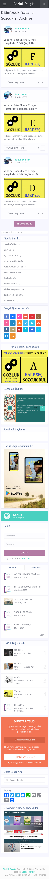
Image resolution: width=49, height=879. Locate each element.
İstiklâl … (18, 649)
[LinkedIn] (13, 323)
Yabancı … (19, 691)
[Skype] (38, 329)
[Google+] (25, 316)
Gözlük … (18, 663)
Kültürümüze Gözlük (13, 266)
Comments (36, 567)
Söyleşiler (8, 278)
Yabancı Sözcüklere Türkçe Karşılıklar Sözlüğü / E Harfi (21, 107)
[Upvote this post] (42, 82)
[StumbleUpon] (38, 323)
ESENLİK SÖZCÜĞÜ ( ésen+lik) (28, 586)
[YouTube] (19, 329)
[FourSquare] (25, 329)
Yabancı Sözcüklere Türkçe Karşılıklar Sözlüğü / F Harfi (21, 41)
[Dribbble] (6, 323)
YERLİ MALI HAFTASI (23, 599)
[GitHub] (13, 329)
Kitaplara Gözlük (12, 261)
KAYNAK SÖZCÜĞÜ (22, 624)
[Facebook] (6, 316)
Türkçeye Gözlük (12, 295)
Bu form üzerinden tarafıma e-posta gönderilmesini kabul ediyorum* (23, 748)
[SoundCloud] (19, 323)
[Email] (6, 336)
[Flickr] (19, 316)
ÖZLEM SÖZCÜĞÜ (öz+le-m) (27, 574)
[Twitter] (25, 323)
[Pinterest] (32, 316)
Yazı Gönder (40, 875)
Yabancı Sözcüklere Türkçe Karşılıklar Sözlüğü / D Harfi (21, 172)
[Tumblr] (6, 329)
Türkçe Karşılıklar (15, 82)
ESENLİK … (19, 704)
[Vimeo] (32, 323)
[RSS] (13, 336)
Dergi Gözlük (10, 244)
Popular (13, 567)
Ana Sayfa (9, 875)
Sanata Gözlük (11, 272)
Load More (26, 223)
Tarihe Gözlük (10, 283)
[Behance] (13, 316)
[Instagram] (38, 316)
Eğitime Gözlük (11, 255)
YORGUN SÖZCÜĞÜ (23, 612)
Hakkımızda (24, 875)
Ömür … (18, 677)
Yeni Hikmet (9, 300)
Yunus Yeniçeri (22, 28)
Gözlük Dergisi (24, 4)
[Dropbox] (32, 329)
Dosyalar (8, 250)
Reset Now (25, 558)
